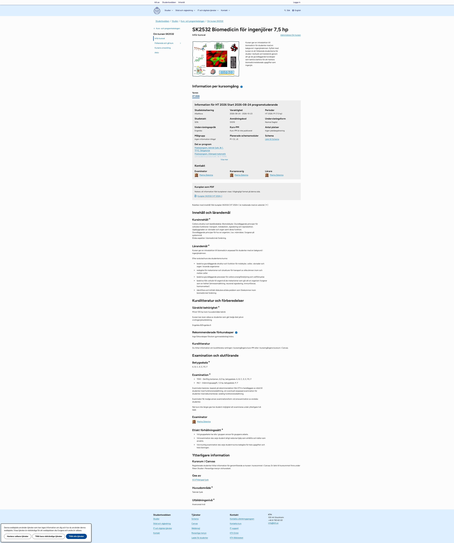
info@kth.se (273, 523)
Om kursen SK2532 (215, 21)
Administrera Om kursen (290, 35)
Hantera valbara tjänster (17, 536)
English (298, 10)
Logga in (296, 2)
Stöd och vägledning (162, 523)
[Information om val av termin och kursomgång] (241, 87)
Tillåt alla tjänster (76, 536)
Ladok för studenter (200, 538)
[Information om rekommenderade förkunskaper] (236, 332)
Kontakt (156, 533)
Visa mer (224, 159)
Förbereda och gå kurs (164, 43)
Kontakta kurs (235, 523)
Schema (195, 519)
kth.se (157, 2)
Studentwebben (169, 2)
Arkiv (157, 52)
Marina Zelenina (206, 175)
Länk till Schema (272, 139)
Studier (175, 21)
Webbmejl (196, 528)
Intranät (181, 2)
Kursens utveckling (163, 48)
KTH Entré (234, 533)
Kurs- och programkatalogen (193, 21)
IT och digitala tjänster (162, 528)
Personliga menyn (199, 533)
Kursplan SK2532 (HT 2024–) (209, 196)
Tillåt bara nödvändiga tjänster (48, 536)
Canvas (195, 523)
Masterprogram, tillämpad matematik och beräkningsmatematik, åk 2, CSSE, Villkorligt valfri (211, 157)
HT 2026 (196, 96)
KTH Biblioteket (236, 538)
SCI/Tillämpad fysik (200, 480)
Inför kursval (160, 38)
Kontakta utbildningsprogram (242, 519)
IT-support (234, 528)
